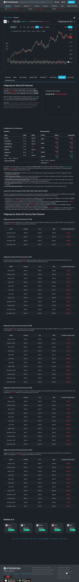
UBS (71, 525)
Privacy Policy (7, 573)
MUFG (40, 525)
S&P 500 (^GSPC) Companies (65, 571)
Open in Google (24, 538)
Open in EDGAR (54, 538)
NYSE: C (10, 17)
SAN (9, 525)
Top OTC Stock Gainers (64, 569)
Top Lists (17, 6)
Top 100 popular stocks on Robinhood (41, 571)
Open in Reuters (63, 538)
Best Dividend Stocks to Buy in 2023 (41, 567)
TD (24, 525)
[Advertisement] (39, 72)
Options (37, 6)
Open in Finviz (33, 538)
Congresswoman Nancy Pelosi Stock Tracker (43, 569)
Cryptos (45, 6)
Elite (62, 6)
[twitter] (74, 18)
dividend (34, 96)
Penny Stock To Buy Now (64, 567)
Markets (27, 6)
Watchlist (8, 6)
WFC (56, 525)
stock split (6, 98)
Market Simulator (72, 6)
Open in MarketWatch (43, 538)
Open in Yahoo (15, 538)
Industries (54, 6)
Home (5, 17)
